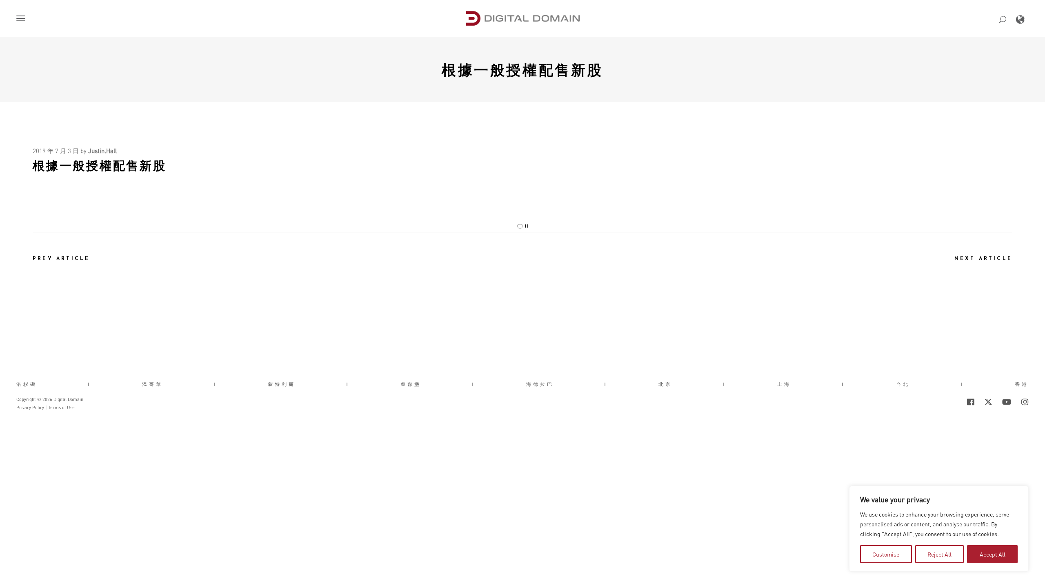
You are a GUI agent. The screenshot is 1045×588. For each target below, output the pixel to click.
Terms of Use (61, 407)
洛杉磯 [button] (26, 384)
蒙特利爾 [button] (282, 384)
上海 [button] (784, 384)
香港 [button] (1022, 384)
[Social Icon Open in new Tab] (944, 401)
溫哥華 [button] (152, 384)
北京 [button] (665, 384)
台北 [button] (903, 384)
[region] (939, 529)
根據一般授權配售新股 (522, 69)
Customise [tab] (885, 554)
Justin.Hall (102, 151)
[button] (22, 19)
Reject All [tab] (939, 554)
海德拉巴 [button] (540, 384)
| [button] (89, 384)
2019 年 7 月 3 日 (56, 151)
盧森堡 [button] (410, 384)
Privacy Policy (30, 407)
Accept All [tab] (992, 554)
